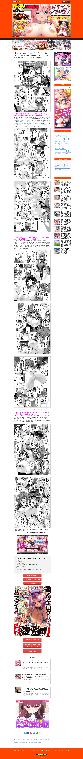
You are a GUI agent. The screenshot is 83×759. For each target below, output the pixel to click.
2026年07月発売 (33, 39)
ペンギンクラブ (64, 750)
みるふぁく (43, 739)
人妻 (56, 155)
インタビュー (56, 39)
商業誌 (66, 146)
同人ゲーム (50, 39)
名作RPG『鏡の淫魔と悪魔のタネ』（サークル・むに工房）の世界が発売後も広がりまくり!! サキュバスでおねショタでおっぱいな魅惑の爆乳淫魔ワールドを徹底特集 (66, 243)
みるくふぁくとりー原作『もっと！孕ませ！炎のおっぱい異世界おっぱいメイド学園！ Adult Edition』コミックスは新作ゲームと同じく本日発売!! (66, 222)
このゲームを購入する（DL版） (32, 583)
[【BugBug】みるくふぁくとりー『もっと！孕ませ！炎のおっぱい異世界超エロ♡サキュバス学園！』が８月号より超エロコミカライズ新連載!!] (34, 733)
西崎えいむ (25, 742)
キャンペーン (39, 39)
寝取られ (56, 148)
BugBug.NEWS (44, 750)
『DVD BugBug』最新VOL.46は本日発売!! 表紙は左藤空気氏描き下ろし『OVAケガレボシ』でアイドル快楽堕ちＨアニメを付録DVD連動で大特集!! (66, 236)
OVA (59, 146)
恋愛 (56, 146)
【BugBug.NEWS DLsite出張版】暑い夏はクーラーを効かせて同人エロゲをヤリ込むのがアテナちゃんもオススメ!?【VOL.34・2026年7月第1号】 (66, 251)
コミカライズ (20, 739)
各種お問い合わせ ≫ (66, 1)
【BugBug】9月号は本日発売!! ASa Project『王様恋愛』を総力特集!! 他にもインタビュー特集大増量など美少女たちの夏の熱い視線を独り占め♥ (66, 183)
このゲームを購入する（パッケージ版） (32, 579)
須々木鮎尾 (39, 742)
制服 (56, 141)
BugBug (61, 39)
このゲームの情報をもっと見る (32, 575)
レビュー (68, 153)
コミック (20, 737)
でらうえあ (28, 739)
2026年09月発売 (21, 39)
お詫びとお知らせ (32, 750)
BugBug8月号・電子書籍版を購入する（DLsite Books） (32, 650)
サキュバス (24, 739)
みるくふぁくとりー (37, 739)
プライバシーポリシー (25, 750)
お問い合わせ (39, 750)
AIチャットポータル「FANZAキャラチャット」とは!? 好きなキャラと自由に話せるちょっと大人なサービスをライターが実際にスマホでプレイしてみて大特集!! (66, 198)
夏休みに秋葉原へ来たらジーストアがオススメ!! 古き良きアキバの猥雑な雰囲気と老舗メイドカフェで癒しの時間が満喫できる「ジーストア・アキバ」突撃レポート (66, 206)
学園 (60, 136)
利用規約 (19, 750)
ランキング (65, 136)
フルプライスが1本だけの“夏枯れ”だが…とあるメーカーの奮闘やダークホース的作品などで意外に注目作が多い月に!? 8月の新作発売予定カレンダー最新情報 (66, 190)
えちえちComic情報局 (57, 750)
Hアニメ (66, 143)
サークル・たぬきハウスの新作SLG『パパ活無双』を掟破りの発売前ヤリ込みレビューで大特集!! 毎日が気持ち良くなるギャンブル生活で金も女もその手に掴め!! (66, 214)
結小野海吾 (16, 742)
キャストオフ (61, 155)
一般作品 (67, 39)
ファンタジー (66, 141)
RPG (66, 138)
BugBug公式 (50, 750)
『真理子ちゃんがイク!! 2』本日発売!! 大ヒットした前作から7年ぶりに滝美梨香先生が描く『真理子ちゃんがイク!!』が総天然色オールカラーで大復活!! (66, 229)
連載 (27, 737)
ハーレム (32, 739)
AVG (16, 739)
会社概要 (14, 750)
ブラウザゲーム (62, 148)
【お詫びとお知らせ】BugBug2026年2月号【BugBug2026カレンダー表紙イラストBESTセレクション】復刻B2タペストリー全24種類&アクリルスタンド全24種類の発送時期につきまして (62, 167)
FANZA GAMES (58, 138)
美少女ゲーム (16, 39)
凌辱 (63, 138)
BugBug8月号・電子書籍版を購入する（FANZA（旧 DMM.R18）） (32, 645)
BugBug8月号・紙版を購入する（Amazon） (32, 640)
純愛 (62, 146)
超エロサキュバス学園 (31, 742)
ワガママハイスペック (28, 123)
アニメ (44, 39)
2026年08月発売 (27, 39)
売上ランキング (57, 153)
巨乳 (65, 133)
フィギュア (57, 143)
